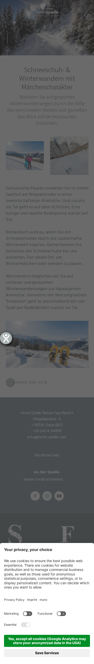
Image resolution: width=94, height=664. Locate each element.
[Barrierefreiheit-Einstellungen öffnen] (6, 338)
